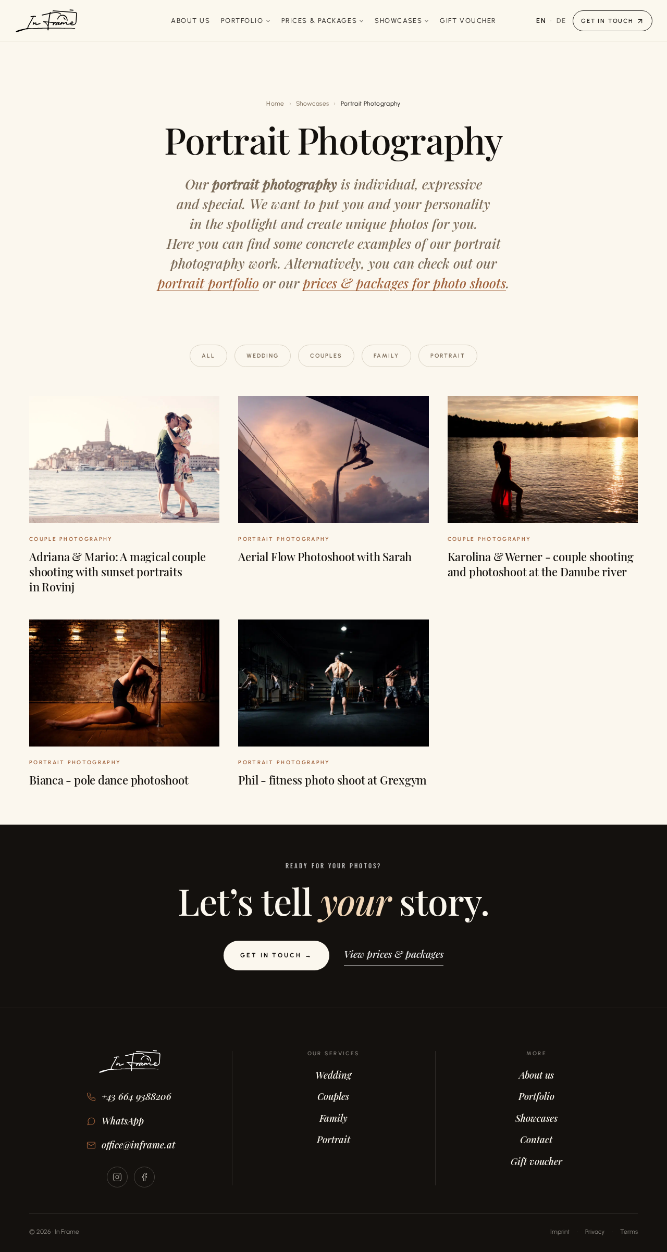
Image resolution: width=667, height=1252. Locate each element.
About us (190, 20)
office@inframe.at (138, 1145)
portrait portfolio (208, 283)
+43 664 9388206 (136, 1096)
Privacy (594, 1231)
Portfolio (242, 20)
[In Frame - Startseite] (46, 20)
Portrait (447, 355)
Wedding (262, 355)
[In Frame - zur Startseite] (131, 1069)
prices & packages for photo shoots (404, 283)
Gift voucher (468, 20)
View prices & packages (393, 953)
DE (561, 20)
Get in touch (607, 20)
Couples (326, 355)
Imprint (560, 1231)
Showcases (398, 20)
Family (386, 355)
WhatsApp (123, 1121)
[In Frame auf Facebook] (144, 1177)
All (208, 355)
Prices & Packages (319, 20)
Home (275, 103)
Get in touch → (276, 955)
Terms (629, 1231)
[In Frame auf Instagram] (117, 1177)
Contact (536, 1139)
